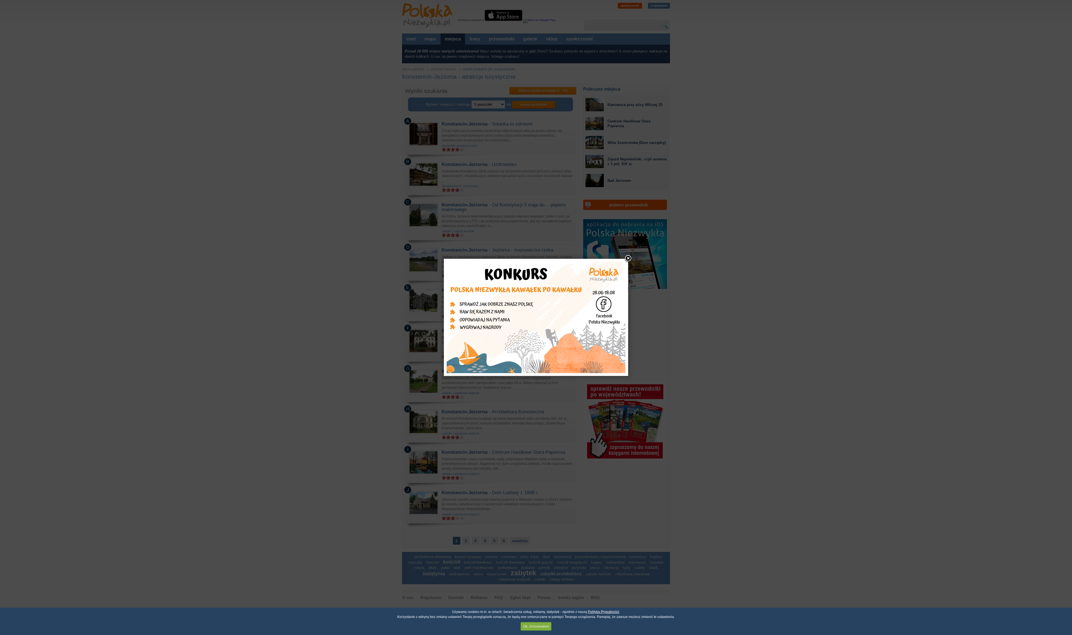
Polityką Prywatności (603, 612)
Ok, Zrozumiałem (536, 626)
